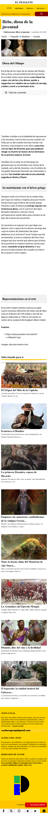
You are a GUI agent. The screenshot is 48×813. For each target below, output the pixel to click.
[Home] (44, 812)
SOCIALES (40, 8)
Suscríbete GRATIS (37, 805)
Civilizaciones (9, 32)
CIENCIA (29, 8)
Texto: (4, 36)
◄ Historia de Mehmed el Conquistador (15, 14)
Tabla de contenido (17, 92)
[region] (24, 114)
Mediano (26, 36)
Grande (36, 36)
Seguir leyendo (17, 726)
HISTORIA (19, 8)
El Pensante (24, 2)
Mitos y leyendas (23, 32)
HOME (9, 8)
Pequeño (14, 36)
